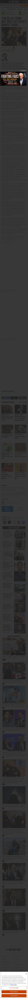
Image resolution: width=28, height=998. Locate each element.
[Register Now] (13, 78)
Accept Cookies (14, 995)
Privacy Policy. (13, 984)
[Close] (26, 973)
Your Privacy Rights (14, 987)
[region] (14, 985)
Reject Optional (14, 991)
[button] (14, 499)
